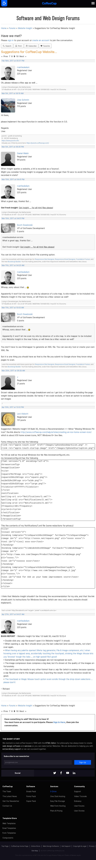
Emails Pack (31, 791)
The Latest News (9, 796)
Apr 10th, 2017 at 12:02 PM (13, 407)
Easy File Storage (57, 801)
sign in (11, 40)
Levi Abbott (22, 413)
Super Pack (31, 801)
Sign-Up (82, 762)
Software (30, 786)
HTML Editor (50, 743)
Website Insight (25, 28)
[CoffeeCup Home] (49, 4)
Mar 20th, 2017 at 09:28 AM (13, 371)
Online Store (35, 846)
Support (77, 791)
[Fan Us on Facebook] (61, 773)
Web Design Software (51, 846)
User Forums (79, 806)
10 (17, 56)
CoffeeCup (7, 786)
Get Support (66, 846)
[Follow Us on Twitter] (55, 773)
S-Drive (53, 791)
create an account (40, 40)
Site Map (35, 851)
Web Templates (9, 823)
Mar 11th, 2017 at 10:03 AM (13, 308)
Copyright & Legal (79, 846)
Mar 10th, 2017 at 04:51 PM (13, 218)
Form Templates (9, 833)
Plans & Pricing (56, 811)
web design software (11, 746)
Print (19, 46)
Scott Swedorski (24, 225)
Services (54, 786)
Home (3, 28)
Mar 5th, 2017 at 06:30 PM (13, 147)
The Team (6, 791)
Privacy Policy (57, 855)
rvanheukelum (23, 67)
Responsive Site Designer (44, 259)
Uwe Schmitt (23, 100)
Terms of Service (70, 855)
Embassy (77, 801)
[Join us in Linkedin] (74, 773)
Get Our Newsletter (10, 801)
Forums (12, 28)
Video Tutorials (80, 796)
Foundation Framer (83, 259)
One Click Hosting (57, 796)
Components (7, 838)
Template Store (9, 818)
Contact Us (7, 806)
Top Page (5, 846)
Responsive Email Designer (65, 259)
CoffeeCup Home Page (19, 846)
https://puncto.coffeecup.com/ (37, 143)
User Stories (79, 811)
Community (79, 786)
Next (22, 56)
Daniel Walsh (23, 153)
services (28, 746)
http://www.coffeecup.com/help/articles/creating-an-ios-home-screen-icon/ (56, 432)
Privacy (91, 846)
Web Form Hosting (58, 806)
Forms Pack (31, 796)
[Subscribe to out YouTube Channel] (68, 773)
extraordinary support (11, 749)
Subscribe (32, 46)
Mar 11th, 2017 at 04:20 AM (13, 265)
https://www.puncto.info (10, 141)
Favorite (46, 46)
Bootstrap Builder (14, 262)
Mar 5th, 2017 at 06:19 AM (13, 93)
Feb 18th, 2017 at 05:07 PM (13, 61)
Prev (6, 56)
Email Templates (9, 828)
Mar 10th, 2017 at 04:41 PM (13, 179)
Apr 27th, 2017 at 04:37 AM (13, 614)
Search (7, 46)
